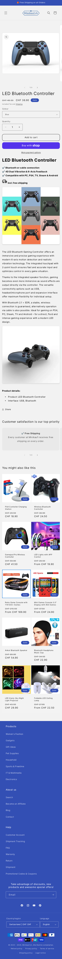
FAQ (8, 848)
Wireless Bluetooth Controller (42, 508)
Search (9, 797)
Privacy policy (31, 949)
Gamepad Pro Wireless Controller (15, 556)
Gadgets (10, 740)
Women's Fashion (14, 734)
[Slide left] (24, 87)
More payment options (31, 152)
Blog (8, 810)
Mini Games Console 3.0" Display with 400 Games (45, 603)
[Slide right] (37, 87)
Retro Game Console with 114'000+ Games (16, 603)
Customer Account (15, 835)
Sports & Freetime (15, 766)
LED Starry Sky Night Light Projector (14, 699)
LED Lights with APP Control (43, 556)
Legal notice (40, 953)
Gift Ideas (11, 747)
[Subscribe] (53, 894)
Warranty (10, 854)
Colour (5, 109)
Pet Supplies (12, 753)
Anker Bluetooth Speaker (16, 650)
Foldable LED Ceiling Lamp (43, 699)
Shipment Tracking (15, 841)
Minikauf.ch (27, 945)
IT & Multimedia (14, 773)
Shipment (10, 867)
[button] (6, 13)
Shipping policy (26, 953)
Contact (10, 817)
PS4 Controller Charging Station (16, 508)
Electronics (11, 779)
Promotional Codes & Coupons (21, 873)
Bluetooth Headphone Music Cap (43, 651)
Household (11, 760)
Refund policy (16, 949)
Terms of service (47, 949)
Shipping (19, 104)
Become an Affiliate (16, 804)
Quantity (6, 121)
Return (9, 860)
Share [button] (8, 409)
